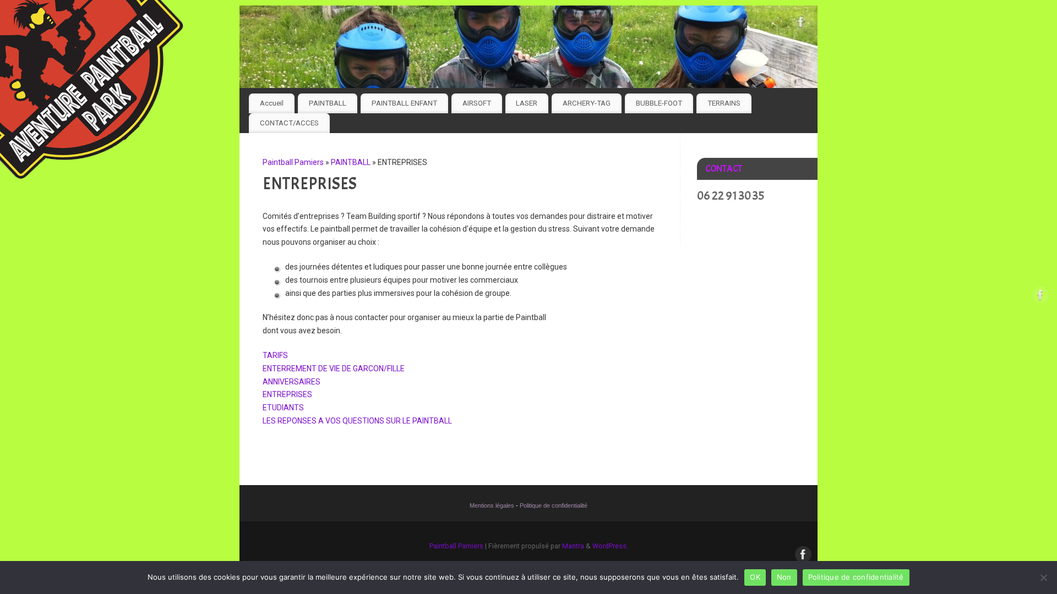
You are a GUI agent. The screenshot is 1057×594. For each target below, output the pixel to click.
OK (755, 577)
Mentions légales (492, 505)
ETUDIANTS (283, 407)
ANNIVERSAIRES (291, 381)
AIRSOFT (476, 103)
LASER (526, 103)
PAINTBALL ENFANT (404, 103)
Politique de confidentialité (553, 505)
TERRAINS (723, 103)
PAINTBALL (327, 103)
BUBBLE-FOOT (659, 103)
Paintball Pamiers (293, 162)
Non (784, 577)
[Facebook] (801, 24)
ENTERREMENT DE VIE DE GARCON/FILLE (334, 368)
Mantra (573, 546)
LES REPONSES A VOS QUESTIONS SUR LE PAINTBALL (357, 420)
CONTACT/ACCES (289, 123)
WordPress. (610, 546)
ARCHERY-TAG (587, 103)
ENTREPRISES (287, 394)
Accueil (272, 103)
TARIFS (275, 355)
